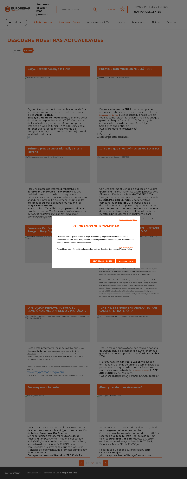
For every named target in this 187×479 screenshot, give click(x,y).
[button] (128, 219)
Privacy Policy (126, 249)
